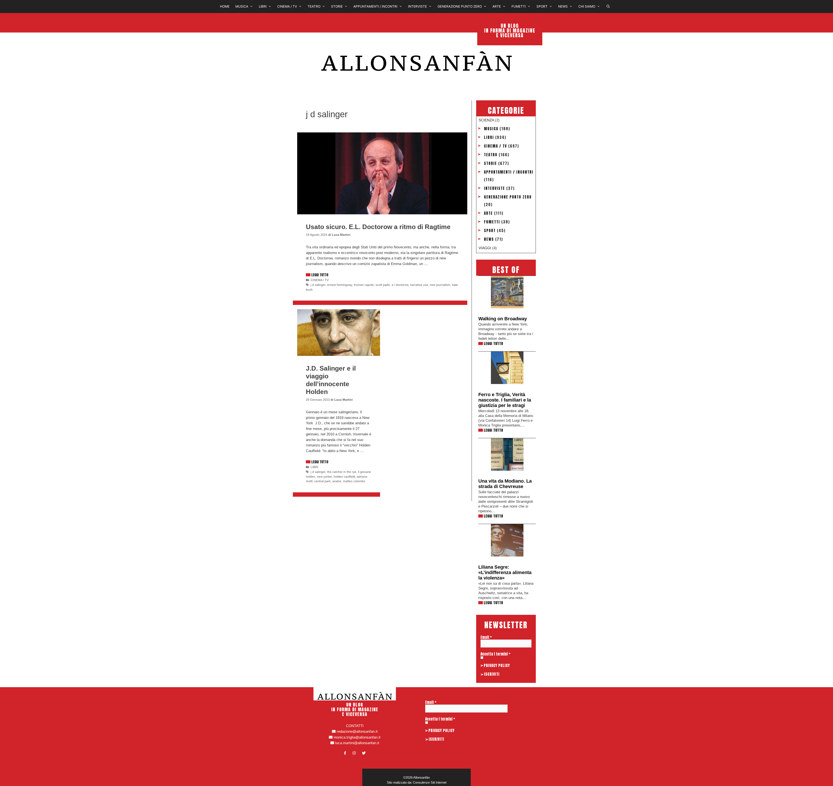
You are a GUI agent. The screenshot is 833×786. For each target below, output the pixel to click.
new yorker (324, 476)
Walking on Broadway (502, 318)
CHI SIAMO (586, 6)
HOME (225, 6)
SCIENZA (486, 120)
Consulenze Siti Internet (429, 782)
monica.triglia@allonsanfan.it (356, 737)
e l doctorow (400, 284)
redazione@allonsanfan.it (357, 731)
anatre (336, 481)
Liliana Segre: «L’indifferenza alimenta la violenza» (504, 572)
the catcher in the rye (341, 472)
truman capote (364, 284)
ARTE (496, 6)
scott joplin (383, 284)
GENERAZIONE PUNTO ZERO (460, 6)
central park (322, 481)
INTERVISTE (417, 6)
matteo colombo (354, 481)
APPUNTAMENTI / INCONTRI (375, 6)
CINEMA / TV (287, 6)
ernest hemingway (339, 284)
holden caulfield (344, 476)
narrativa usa (419, 284)
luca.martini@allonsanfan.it (356, 743)
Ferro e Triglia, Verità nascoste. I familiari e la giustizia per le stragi (504, 400)
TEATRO (314, 6)
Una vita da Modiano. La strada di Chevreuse (505, 483)
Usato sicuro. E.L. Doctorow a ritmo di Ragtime (378, 226)
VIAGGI (485, 248)
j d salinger (318, 284)
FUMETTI (519, 6)
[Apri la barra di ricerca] (609, 6)
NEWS (563, 6)
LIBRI (263, 6)
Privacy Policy (497, 665)
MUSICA (241, 6)
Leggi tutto (319, 274)
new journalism (440, 284)
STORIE (337, 6)
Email (486, 637)
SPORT (542, 6)
